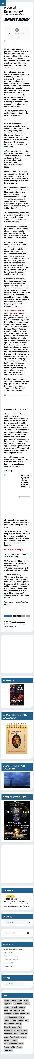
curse (13, 624)
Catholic (7, 1007)
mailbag (18, 1024)
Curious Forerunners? (8, 952)
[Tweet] (17, 616)
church (14, 1007)
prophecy (7, 1040)
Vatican (19, 1047)
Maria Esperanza (10, 1027)
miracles (24, 1030)
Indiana (13, 626)
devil (6, 1010)
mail (26, 1020)
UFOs (13, 1047)
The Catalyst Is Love (8, 966)
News (13, 622)
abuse (6, 1000)
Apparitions (17, 1004)
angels (25, 1000)
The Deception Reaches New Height (11, 959)
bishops (26, 1004)
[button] (3, 3)
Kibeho (13, 1020)
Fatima (22, 1014)
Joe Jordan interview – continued (11, 956)
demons (18, 624)
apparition (8, 1004)
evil (23, 1010)
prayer (23, 1037)
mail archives (9, 1024)
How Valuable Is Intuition (9, 963)
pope (6, 1037)
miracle (16, 1030)
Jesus (6, 1020)
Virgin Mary (8, 1050)
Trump (6, 1047)
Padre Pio (23, 1033)
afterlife (13, 1000)
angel (20, 1000)
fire (28, 1014)
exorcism (7, 1014)
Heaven (21, 1017)
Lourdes (20, 1020)
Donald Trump (15, 1010)
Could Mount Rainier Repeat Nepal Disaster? (13, 949)
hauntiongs (7, 626)
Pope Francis (14, 1037)
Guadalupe (13, 1017)
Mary (20, 1027)
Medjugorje (8, 1030)
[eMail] (25, 616)
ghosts (23, 624)
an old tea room (25, 480)
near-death (8, 1033)
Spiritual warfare (20, 622)
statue (21, 1043)
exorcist (16, 1014)
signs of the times (10, 1043)
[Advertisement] (17, 654)
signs (15, 1040)
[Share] (8, 616)
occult (16, 1033)
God (5, 1017)
